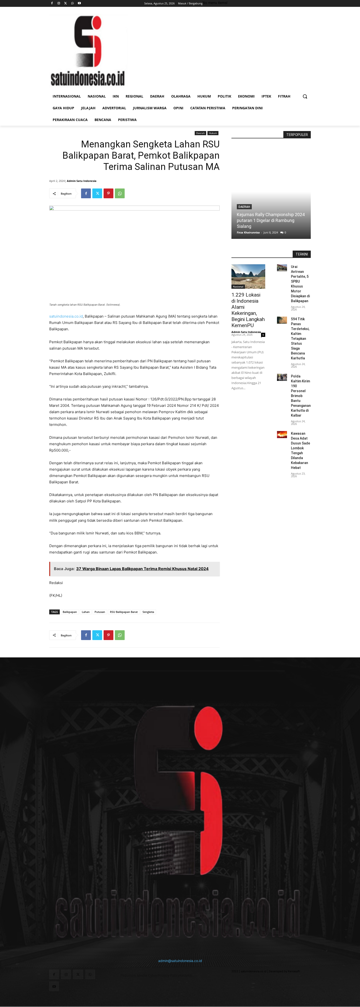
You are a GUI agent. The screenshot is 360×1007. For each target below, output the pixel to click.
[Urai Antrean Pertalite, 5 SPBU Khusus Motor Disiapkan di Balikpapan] (282, 267)
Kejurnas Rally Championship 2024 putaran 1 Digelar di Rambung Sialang (271, 220)
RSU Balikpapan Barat (124, 612)
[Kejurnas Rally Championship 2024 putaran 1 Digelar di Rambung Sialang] (271, 192)
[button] (305, 96)
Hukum (213, 133)
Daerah (200, 133)
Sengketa (148, 612)
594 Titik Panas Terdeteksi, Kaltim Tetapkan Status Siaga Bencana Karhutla (300, 338)
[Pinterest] (108, 193)
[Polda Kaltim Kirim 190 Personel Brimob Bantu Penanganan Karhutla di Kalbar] (282, 377)
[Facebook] (52, 3)
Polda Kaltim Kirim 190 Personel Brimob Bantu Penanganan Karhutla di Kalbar (301, 395)
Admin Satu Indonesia (81, 181)
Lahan (86, 612)
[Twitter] (66, 3)
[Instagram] (59, 3)
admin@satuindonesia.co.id (180, 961)
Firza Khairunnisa (248, 232)
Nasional (238, 286)
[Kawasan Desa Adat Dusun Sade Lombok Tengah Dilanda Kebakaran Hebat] (282, 434)
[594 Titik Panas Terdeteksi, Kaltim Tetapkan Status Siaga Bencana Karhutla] (282, 320)
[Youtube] (79, 3)
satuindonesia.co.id (66, 316)
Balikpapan (70, 612)
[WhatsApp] (72, 3)
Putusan (100, 612)
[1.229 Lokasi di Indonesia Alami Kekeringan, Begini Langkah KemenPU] (248, 276)
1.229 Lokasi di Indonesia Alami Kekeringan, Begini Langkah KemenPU (248, 310)
